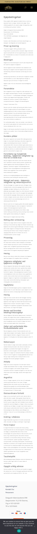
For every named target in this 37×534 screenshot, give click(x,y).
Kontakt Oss (10, 489)
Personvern (10, 492)
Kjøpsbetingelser (11, 486)
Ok (19, 531)
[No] (34, 526)
